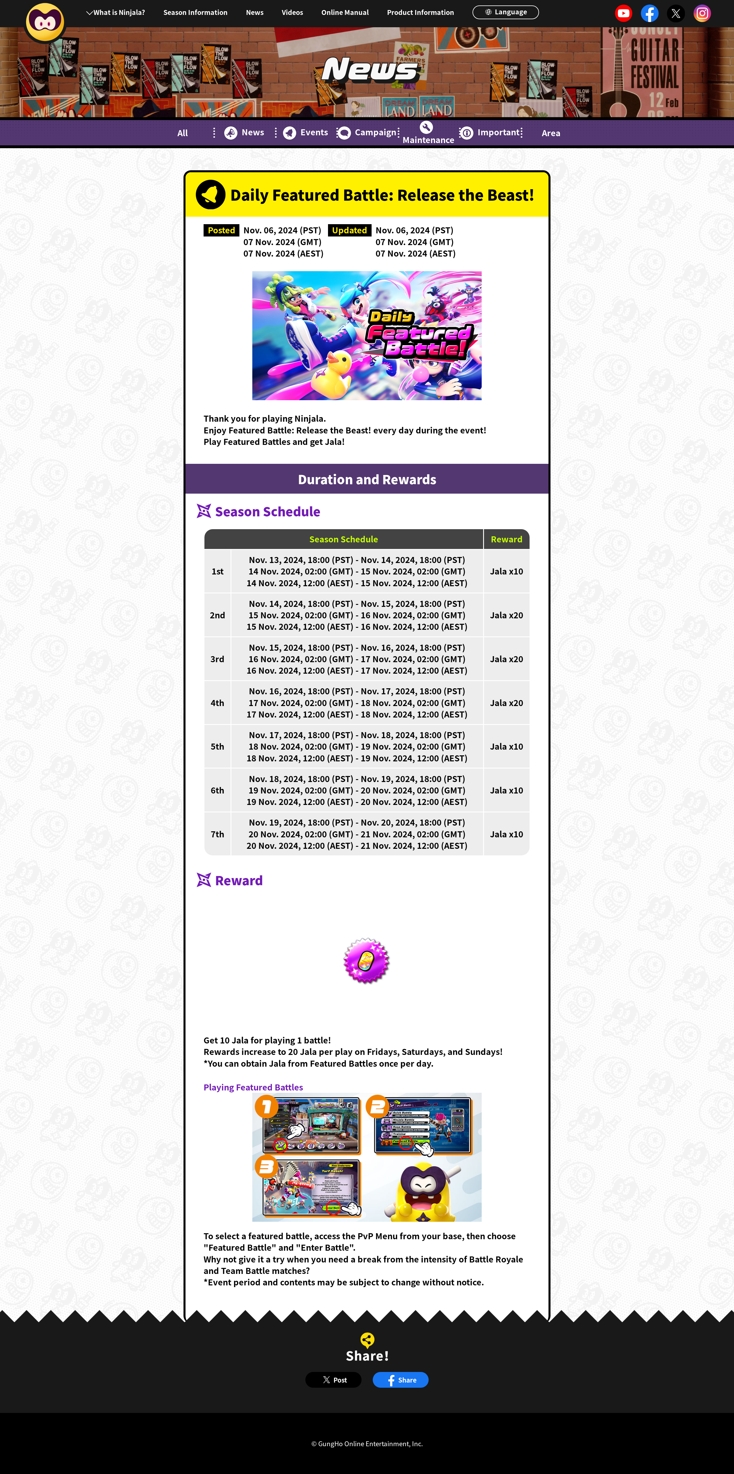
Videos (292, 12)
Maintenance (428, 139)
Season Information (195, 12)
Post (340, 1379)
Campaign (375, 132)
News (254, 12)
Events (314, 132)
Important (498, 132)
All (182, 132)
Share (407, 1379)
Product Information (420, 12)
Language (510, 11)
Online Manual (345, 12)
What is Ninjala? (119, 12)
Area (551, 132)
